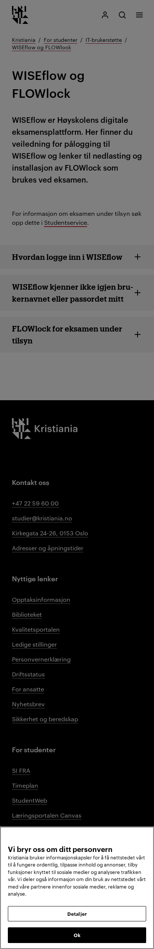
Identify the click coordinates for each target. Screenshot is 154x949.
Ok (77, 934)
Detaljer (77, 913)
